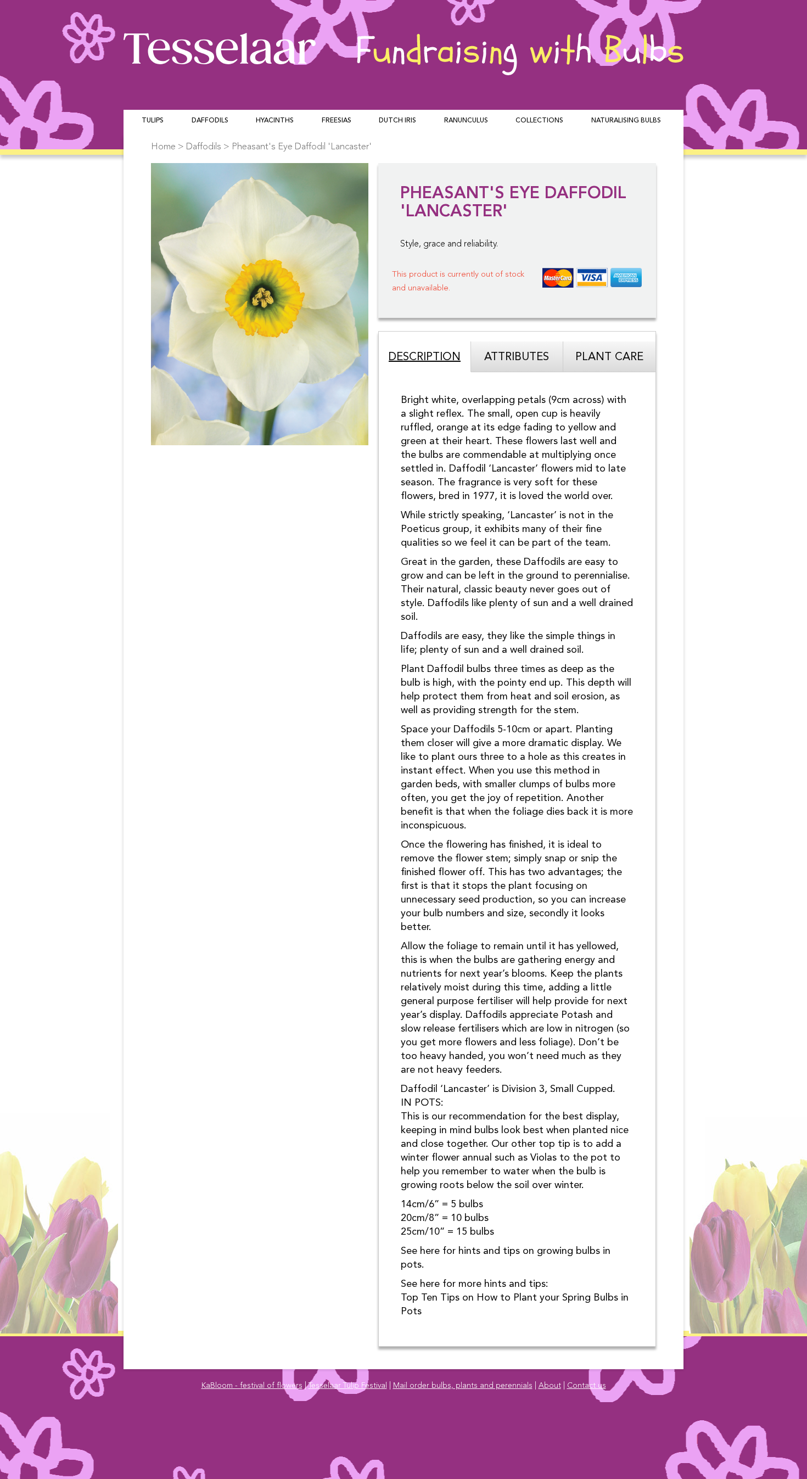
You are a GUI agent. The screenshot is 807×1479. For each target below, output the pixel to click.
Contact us (586, 1386)
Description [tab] (425, 357)
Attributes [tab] (516, 357)
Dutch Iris (397, 120)
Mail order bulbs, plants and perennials (463, 1386)
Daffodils (210, 120)
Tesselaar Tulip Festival (348, 1386)
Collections (539, 120)
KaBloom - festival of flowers (251, 1386)
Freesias (336, 120)
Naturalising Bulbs (626, 120)
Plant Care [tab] (609, 357)
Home (163, 147)
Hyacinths (275, 120)
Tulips (153, 120)
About (550, 1386)
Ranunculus (466, 120)
